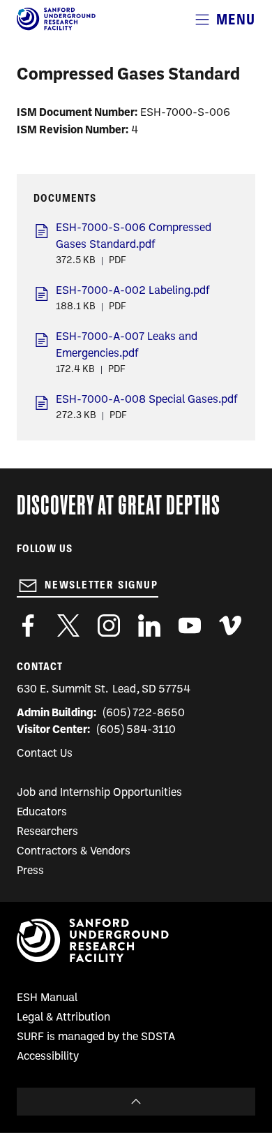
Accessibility (48, 1056)
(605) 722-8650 (144, 713)
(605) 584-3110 (136, 730)
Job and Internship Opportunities (99, 793)
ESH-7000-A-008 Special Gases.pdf (147, 400)
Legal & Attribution (63, 1017)
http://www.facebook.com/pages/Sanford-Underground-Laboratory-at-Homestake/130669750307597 (28, 625)
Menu (235, 19)
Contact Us (45, 754)
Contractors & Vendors (73, 851)
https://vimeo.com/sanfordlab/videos (230, 625)
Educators (42, 812)
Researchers (47, 832)
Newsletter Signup (101, 585)
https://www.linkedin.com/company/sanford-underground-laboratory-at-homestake (149, 625)
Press (30, 871)
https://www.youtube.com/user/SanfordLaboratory (190, 625)
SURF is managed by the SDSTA (96, 1037)
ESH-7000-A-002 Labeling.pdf (133, 291)
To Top (136, 1102)
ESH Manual (47, 998)
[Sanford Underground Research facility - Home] (56, 28)
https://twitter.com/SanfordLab (68, 625)
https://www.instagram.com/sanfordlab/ (109, 625)
